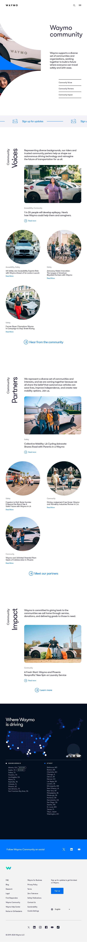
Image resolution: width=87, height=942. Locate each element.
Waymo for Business (34, 880)
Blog (7, 885)
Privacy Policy (32, 885)
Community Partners (66, 89)
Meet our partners (46, 573)
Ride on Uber (22, 767)
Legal (8, 893)
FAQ (7, 880)
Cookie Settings (33, 911)
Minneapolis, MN (53, 786)
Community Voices (65, 83)
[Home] (11, 5)
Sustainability (32, 907)
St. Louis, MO (52, 807)
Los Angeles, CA (14, 777)
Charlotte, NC (52, 772)
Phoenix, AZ (12, 786)
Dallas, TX (11, 772)
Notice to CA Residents (14, 911)
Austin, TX (11, 770)
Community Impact (66, 95)
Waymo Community (13, 902)
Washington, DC (53, 814)
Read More (9, 276)
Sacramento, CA (53, 800)
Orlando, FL (12, 784)
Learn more (46, 690)
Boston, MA (51, 770)
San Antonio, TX (14, 789)
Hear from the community (46, 342)
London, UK (51, 784)
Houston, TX (12, 775)
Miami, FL (11, 779)
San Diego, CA (52, 802)
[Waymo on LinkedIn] (34, 927)
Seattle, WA (51, 805)
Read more (32, 221)
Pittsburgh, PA (52, 795)
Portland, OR (51, 798)
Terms (29, 889)
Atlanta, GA (12, 768)
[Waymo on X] (29, 927)
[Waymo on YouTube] (52, 927)
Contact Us (31, 902)
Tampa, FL (50, 809)
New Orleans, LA (53, 788)
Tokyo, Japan (52, 812)
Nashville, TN (13, 782)
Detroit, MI (51, 777)
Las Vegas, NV (52, 781)
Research (9, 889)
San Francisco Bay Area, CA (18, 791)
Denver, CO (51, 779)
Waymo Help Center (13, 907)
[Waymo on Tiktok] (58, 927)
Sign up (57, 891)
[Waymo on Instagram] (40, 927)
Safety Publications (34, 898)
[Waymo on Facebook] (46, 927)
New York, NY (52, 791)
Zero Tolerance (32, 893)
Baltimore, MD (52, 767)
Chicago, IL (51, 774)
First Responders (12, 898)
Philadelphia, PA (52, 793)
